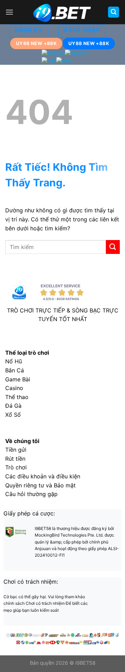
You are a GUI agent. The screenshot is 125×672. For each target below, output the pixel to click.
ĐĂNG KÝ (28, 30)
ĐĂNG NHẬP (82, 30)
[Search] (113, 12)
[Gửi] (113, 247)
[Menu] (9, 11)
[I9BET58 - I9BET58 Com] (62, 12)
